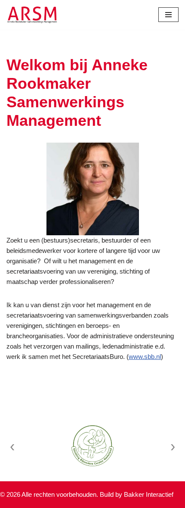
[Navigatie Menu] (168, 14)
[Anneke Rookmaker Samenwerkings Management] (32, 15)
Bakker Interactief (148, 494)
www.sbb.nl (145, 356)
